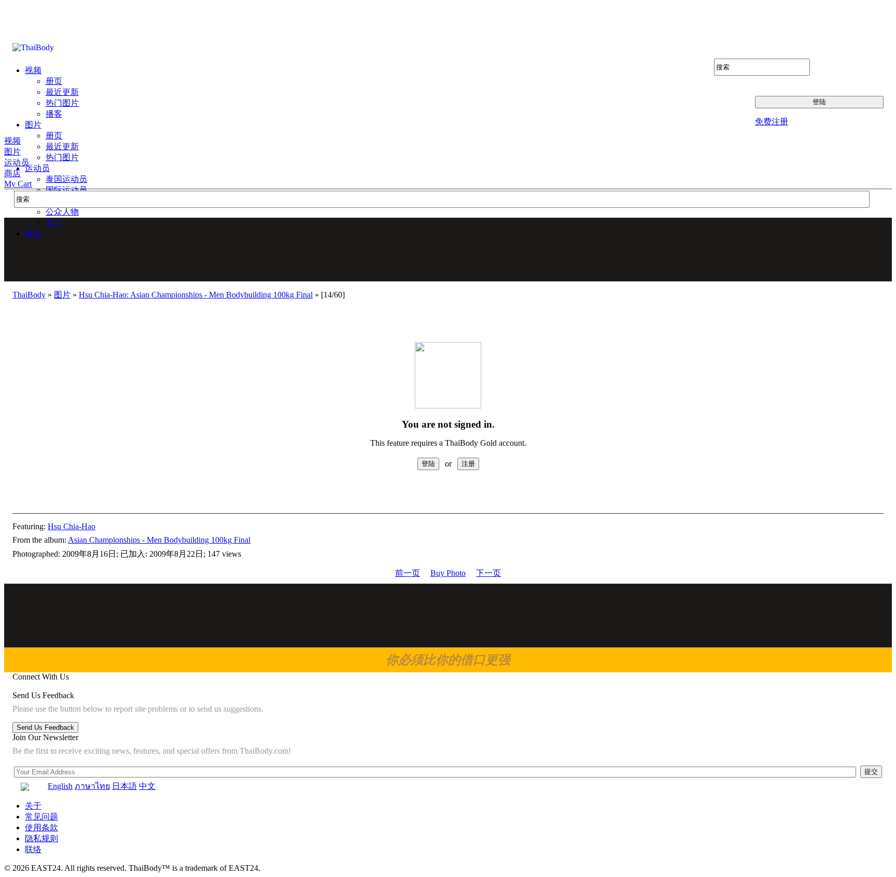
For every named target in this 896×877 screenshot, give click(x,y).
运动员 (16, 162)
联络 (33, 849)
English (60, 786)
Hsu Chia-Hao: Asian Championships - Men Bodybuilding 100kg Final (196, 294)
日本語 (124, 786)
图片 (12, 151)
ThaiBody (29, 294)
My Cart (18, 183)
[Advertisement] (448, 249)
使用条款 (41, 827)
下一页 (488, 573)
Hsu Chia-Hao (71, 526)
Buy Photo (448, 573)
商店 (12, 173)
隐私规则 (41, 838)
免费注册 (771, 121)
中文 (147, 786)
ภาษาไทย (92, 786)
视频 (12, 140)
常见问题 (41, 816)
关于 (33, 805)
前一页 (407, 573)
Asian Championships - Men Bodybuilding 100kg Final (159, 539)
